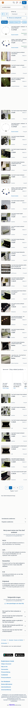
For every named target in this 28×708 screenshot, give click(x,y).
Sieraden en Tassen (13, 22)
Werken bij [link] (4, 684)
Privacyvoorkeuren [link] (6, 677)
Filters (5, 22)
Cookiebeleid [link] (4, 675)
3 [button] (17, 487)
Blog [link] (2, 661)
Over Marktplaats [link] (5, 681)
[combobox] (12, 7)
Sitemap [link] (9, 689)
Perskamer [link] (9, 684)
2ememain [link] (4, 689)
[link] (3, 2)
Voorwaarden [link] (4, 669)
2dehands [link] (8, 687)
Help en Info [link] (4, 666)
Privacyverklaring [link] (5, 672)
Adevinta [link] (3, 687)
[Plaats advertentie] (24, 2)
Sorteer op (13, 11)
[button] (17, 2)
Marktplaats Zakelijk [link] (8, 661)
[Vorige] (7, 487)
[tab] (3, 14)
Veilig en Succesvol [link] (6, 664)
